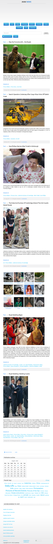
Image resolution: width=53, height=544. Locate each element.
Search (46, 33)
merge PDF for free (7, 524)
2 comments (24, 198)
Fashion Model (25, 486)
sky (19, 497)
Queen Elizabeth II (15, 366)
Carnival (19, 483)
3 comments (24, 266)
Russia (46, 490)
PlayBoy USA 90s (7, 515)
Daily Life (9, 486)
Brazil (15, 483)
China (38, 483)
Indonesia (16, 488)
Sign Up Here (8, 36)
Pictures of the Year (33, 491)
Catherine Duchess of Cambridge (25, 195)
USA (42, 493)
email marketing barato (8, 530)
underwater (30, 497)
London (21, 364)
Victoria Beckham (29, 436)
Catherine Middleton (34, 366)
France (37, 486)
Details (5, 84)
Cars (23, 483)
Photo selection (29, 488)
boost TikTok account (8, 533)
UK (4, 262)
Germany (42, 486)
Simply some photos (17, 493)
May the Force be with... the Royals (20, 42)
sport (22, 497)
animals (25, 495)
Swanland (13, 138)
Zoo (22, 495)
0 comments (24, 90)
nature (42, 495)
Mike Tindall (36, 195)
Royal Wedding (28, 364)
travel (25, 497)
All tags (47, 480)
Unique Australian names (9, 521)
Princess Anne (14, 195)
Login (15, 36)
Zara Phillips (43, 195)
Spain (32, 493)
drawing (34, 495)
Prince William (6, 86)
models (38, 495)
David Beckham (6, 437)
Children (34, 483)
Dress (19, 486)
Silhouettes (8, 493)
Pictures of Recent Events (16, 491)
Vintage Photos (16, 495)
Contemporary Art (45, 483)
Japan (20, 488)
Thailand (36, 493)
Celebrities (27, 483)
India (11, 488)
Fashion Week (32, 486)
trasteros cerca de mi (8, 527)
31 (18, 465)
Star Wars (19, 86)
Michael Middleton (24, 366)
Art (12, 483)
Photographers (38, 488)
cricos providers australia (9, 536)
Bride (40, 366)
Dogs (16, 486)
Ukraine (46, 493)
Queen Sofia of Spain (8, 434)
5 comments (24, 440)
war (34, 497)
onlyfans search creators (8, 518)
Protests (42, 490)
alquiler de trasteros (7, 509)
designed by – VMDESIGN (26, 541)
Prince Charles (6, 436)
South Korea (28, 493)
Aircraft (17, 138)
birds (30, 495)
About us (5, 540)
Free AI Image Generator (9, 512)
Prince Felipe (17, 434)
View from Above (9, 495)
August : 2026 (15, 460)
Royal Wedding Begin (16, 315)
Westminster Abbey (37, 364)
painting (47, 495)
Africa (5, 483)
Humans (46, 486)
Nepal (23, 488)
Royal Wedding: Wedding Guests (19, 374)
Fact (4, 42)
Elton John (20, 437)
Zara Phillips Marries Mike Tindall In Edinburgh (23, 146)
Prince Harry (13, 86)
